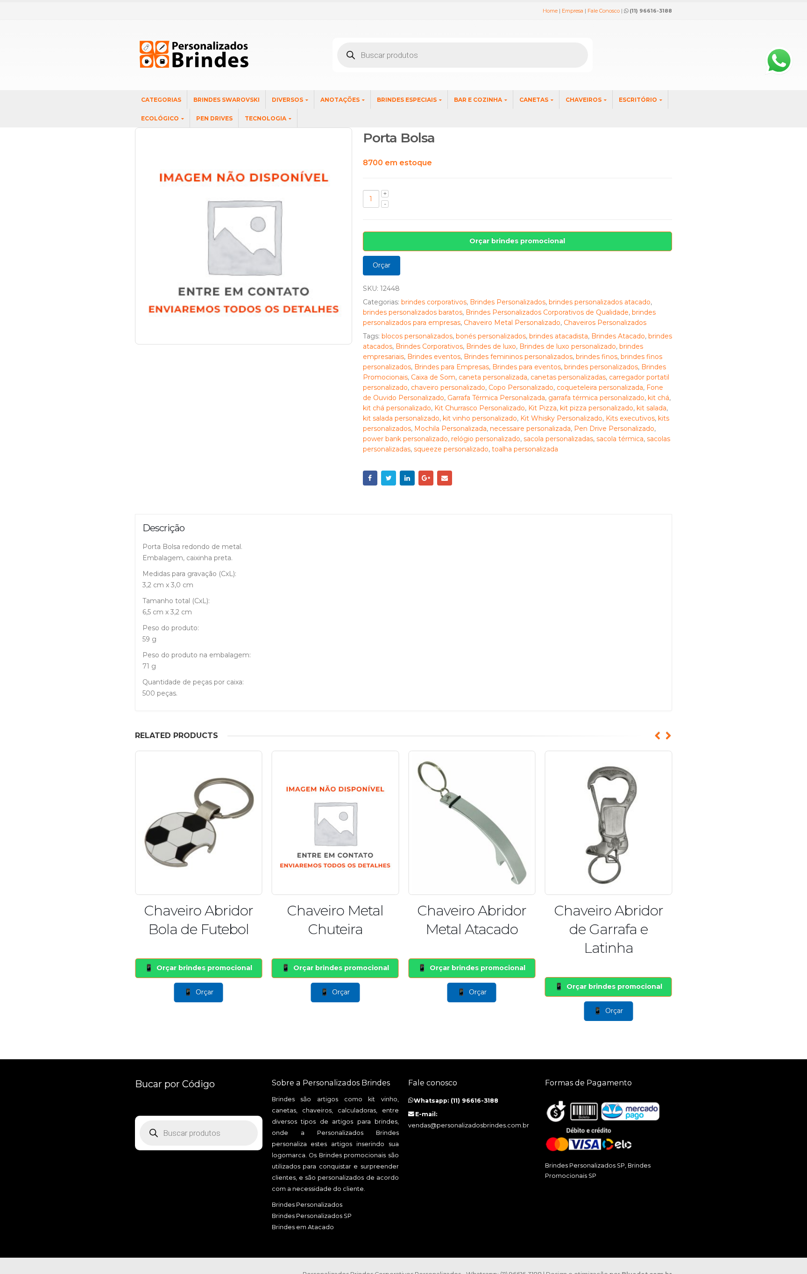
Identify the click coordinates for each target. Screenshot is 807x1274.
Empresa (572, 10)
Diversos (287, 99)
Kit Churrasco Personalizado (479, 408)
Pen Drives (214, 118)
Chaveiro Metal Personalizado (512, 322)
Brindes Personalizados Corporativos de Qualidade (547, 312)
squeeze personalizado (451, 449)
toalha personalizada (525, 449)
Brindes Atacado (618, 336)
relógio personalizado (485, 439)
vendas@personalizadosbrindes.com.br (468, 1125)
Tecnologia (265, 118)
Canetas (533, 99)
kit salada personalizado (401, 418)
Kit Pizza (542, 408)
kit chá (658, 398)
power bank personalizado (405, 439)
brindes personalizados (601, 367)
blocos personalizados (417, 336)
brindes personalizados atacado (600, 302)
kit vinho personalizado (480, 418)
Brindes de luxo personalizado (567, 346)
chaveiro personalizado (448, 387)
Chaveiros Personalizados (605, 322)
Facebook (370, 478)
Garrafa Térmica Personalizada (496, 398)
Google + (425, 478)
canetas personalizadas (568, 377)
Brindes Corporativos (429, 346)
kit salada (651, 408)
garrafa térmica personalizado (596, 398)
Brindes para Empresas (451, 367)
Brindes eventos (433, 356)
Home (550, 10)
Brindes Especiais (407, 99)
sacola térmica (620, 439)
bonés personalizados (491, 336)
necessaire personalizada (530, 428)
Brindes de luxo (491, 346)
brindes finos (596, 356)
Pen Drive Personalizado (614, 428)
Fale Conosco (604, 10)
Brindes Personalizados (507, 302)
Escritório (638, 99)
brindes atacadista (558, 336)
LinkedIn (407, 478)
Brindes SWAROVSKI (226, 99)
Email (444, 478)
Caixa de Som (433, 377)
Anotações (340, 99)
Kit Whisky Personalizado (561, 418)
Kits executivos (630, 418)
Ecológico (160, 118)
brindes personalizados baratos (412, 312)
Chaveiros (584, 99)
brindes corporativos (434, 302)
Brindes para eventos (526, 367)
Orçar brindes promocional (517, 241)
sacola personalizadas (558, 439)
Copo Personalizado (520, 387)
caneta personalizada (493, 377)
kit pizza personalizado (596, 408)
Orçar (381, 265)
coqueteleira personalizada (600, 387)
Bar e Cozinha (478, 99)
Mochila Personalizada (450, 428)
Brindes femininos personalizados (518, 356)
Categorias (161, 99)
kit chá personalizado (397, 408)
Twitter (388, 478)
